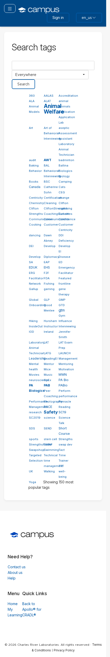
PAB (47, 385)
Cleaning (50, 203)
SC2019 (34, 417)
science (49, 417)
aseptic (64, 128)
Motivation (66, 369)
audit (32, 160)
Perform (64, 391)
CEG (62, 192)
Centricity (36, 197)
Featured (65, 278)
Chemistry (36, 203)
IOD (31, 331)
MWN (63, 374)
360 (32, 95)
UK (31, 471)
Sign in (58, 17)
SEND (48, 428)
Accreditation (68, 95)
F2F (46, 273)
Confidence (67, 219)
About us (15, 572)
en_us (87, 18)
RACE (48, 407)
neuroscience (39, 380)
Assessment (68, 133)
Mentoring (66, 364)
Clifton (63, 203)
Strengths (66, 439)
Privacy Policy (64, 650)
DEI (31, 246)
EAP (47, 262)
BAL (46, 165)
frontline (65, 283)
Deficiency (66, 240)
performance (68, 396)
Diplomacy (51, 257)
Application (67, 112)
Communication (40, 219)
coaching (65, 208)
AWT (47, 160)
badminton (66, 160)
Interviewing (67, 326)
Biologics (65, 171)
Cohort (64, 214)
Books (33, 181)
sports (33, 439)
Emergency (67, 267)
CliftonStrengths (56, 208)
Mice (47, 369)
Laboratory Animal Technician (37, 348)
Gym (62, 315)
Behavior (35, 171)
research (35, 412)
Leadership (37, 358)
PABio (63, 385)
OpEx (47, 380)
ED (60, 262)
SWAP (48, 444)
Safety (51, 412)
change (64, 197)
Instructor (51, 326)
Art (31, 128)
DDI (61, 235)
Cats (62, 187)
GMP (62, 300)
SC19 (62, 412)
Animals (64, 106)
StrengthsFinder (40, 444)
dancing (34, 235)
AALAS (48, 95)
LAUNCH (65, 353)
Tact (62, 450)
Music (48, 374)
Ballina (63, 165)
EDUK (33, 267)
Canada (34, 187)
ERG (32, 273)
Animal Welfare (54, 109)
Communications (56, 219)
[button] (10, 8)
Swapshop (36, 450)
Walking (49, 471)
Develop (50, 246)
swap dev (65, 444)
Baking (34, 165)
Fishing (49, 283)
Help (12, 578)
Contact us (17, 567)
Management (68, 358)
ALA (32, 101)
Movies (34, 374)
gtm (62, 310)
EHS (47, 267)
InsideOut (36, 326)
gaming (49, 289)
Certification (53, 197)
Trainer (63, 460)
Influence (65, 321)
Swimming (51, 450)
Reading (64, 407)
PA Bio (64, 380)
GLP (47, 300)
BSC (47, 181)
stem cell (50, 439)
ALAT (47, 101)
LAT (46, 342)
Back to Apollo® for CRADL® (31, 609)
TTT (61, 466)
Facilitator (66, 273)
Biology (64, 176)
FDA (47, 278)
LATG (47, 353)
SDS (32, 428)
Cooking (35, 224)
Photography (53, 401)
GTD (62, 305)
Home (13, 604)
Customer (51, 224)
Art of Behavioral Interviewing (52, 133)
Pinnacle (65, 401)
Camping (65, 181)
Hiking (33, 321)
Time (62, 455)
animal (63, 101)
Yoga (32, 482)
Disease (64, 257)
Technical (51, 455)
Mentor (49, 364)
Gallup (33, 289)
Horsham (50, 321)
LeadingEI (51, 358)
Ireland (48, 331)
